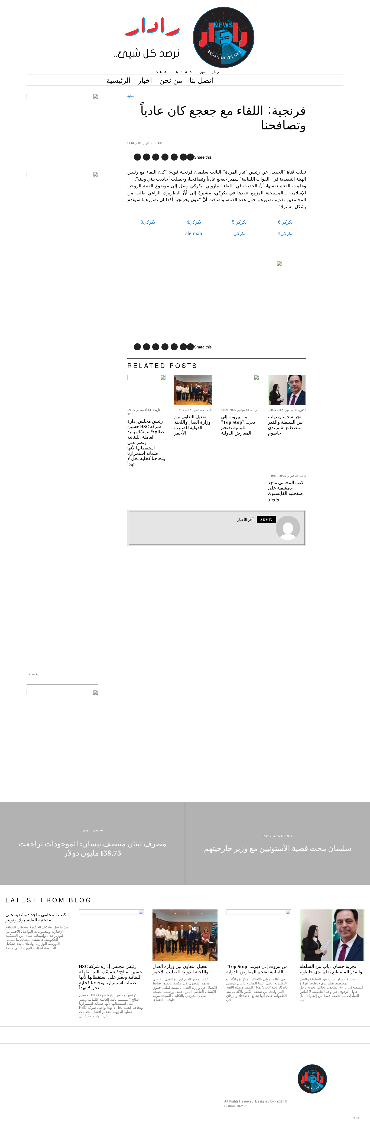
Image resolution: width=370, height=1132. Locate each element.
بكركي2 (285, 233)
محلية (130, 96)
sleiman (193, 233)
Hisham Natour (235, 1106)
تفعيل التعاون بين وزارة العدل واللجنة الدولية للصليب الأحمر (192, 425)
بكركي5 (239, 222)
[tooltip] (190, 157)
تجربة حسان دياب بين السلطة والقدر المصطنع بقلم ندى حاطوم (285, 425)
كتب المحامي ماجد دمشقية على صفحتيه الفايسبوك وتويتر (285, 490)
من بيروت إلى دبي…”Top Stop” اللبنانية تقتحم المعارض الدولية (238, 425)
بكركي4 (193, 222)
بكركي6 (285, 222)
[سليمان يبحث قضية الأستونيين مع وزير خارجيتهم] (277, 843)
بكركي (239, 233)
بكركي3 (148, 222)
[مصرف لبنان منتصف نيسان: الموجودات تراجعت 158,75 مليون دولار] (92, 843)
